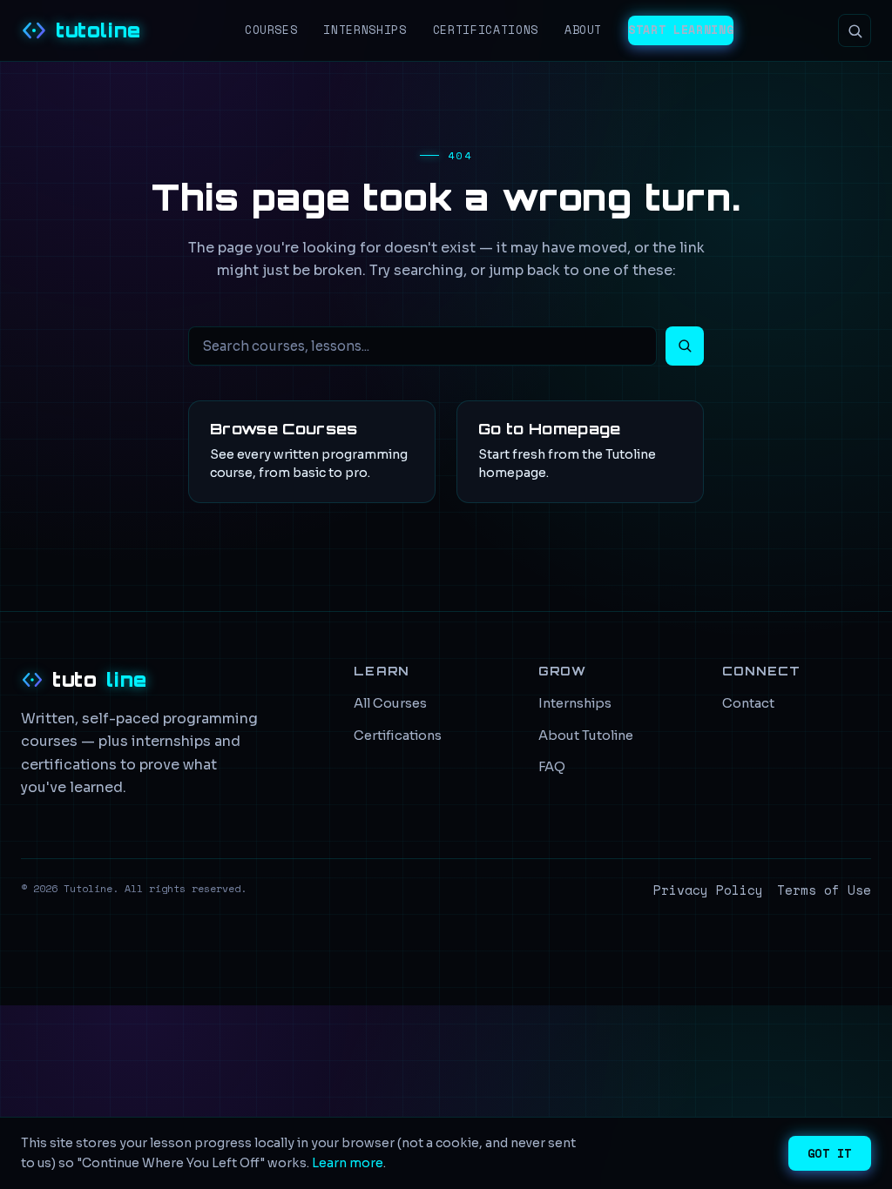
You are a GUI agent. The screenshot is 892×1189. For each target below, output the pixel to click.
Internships (364, 29)
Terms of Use (824, 890)
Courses (271, 29)
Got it (830, 1153)
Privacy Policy (708, 890)
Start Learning (680, 29)
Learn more (347, 1163)
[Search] (854, 30)
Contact (748, 703)
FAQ (551, 767)
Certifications (485, 29)
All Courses (390, 703)
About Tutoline (585, 735)
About (583, 29)
